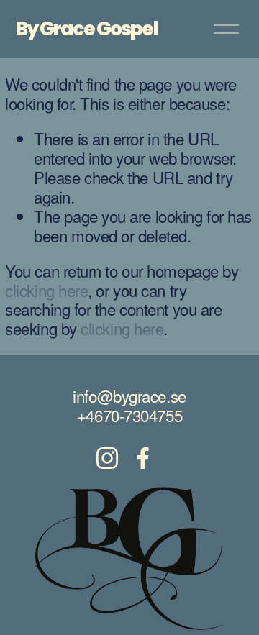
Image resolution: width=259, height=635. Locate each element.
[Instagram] (107, 458)
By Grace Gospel (87, 28)
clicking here (46, 289)
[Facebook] (143, 458)
